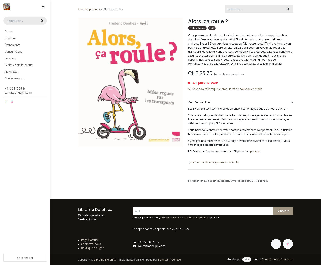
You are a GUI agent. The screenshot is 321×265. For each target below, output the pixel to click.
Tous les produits (89, 9)
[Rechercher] (41, 21)
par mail (255, 151)
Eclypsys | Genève (169, 259)
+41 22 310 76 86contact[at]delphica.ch (19, 90)
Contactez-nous (91, 244)
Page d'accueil (90, 240)
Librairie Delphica (105, 259)
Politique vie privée (171, 217)
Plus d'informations (199, 102)
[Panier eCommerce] (43, 7)
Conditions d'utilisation (196, 217)
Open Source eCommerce (277, 259)
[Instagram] (12, 102)
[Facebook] (6, 102)
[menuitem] (25, 31)
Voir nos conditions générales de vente (214, 162)
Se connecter (25, 258)
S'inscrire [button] (283, 211)
